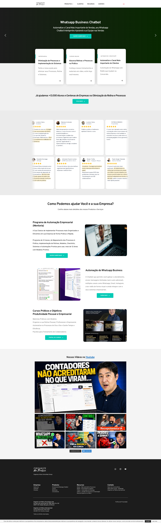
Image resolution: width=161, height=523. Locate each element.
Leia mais (154, 521)
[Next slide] (155, 35)
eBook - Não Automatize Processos (86, 487)
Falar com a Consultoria (114, 487)
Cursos (54, 488)
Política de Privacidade (121, 502)
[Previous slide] (5, 35)
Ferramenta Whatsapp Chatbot (60, 487)
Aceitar (148, 521)
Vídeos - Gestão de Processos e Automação (88, 491)
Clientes (36, 490)
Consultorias (55, 491)
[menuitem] (69, 4)
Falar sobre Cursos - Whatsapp (115, 488)
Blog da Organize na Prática (84, 493)
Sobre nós (36, 487)
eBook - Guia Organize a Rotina (85, 488)
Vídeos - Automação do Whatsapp (86, 490)
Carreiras (36, 488)
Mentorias (54, 490)
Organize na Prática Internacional (116, 490)
